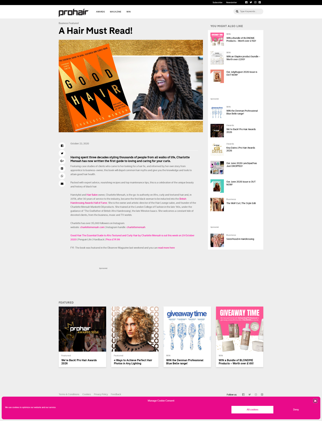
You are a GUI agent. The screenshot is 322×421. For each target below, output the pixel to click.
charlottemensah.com (92, 227)
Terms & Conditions (69, 394)
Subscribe (218, 2)
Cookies (86, 394)
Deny (296, 410)
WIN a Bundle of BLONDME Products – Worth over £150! (241, 39)
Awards (230, 125)
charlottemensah (136, 227)
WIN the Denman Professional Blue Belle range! (242, 112)
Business (63, 23)
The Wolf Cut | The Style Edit (241, 203)
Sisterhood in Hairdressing (240, 239)
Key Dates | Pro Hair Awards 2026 (240, 149)
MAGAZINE (115, 11)
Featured (74, 23)
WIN (128, 11)
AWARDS (100, 11)
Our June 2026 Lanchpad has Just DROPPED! (241, 165)
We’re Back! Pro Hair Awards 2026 (241, 131)
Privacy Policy (101, 394)
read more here (166, 248)
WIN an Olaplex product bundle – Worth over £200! (243, 58)
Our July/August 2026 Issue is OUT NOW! (241, 73)
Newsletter (231, 2)
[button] (315, 401)
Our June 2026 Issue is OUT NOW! (241, 183)
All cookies (252, 410)
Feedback (116, 394)
